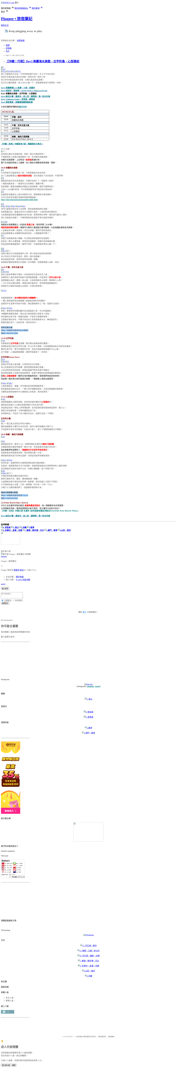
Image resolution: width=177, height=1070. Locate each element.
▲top (3, 584)
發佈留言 (5, 603)
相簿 (8, 45)
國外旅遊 (20, 577)
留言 (22, 570)
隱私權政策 (102, 1036)
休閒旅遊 (21, 41)
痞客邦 (16, 570)
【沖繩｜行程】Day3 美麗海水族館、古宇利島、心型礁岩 (42, 61)
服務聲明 (111, 1036)
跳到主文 (5, 25)
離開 (13, 1065)
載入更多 (5, 589)
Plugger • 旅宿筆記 (16, 19)
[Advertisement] (16, 660)
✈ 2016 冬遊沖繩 (23, 580)
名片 (8, 51)
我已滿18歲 (6, 1065)
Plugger (4, 556)
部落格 (9, 48)
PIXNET (70, 1036)
